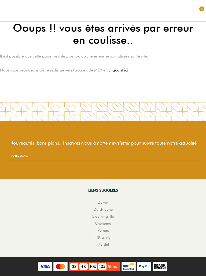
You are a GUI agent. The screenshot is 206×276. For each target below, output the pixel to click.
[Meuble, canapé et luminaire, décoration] (103, 10)
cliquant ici (118, 70)
